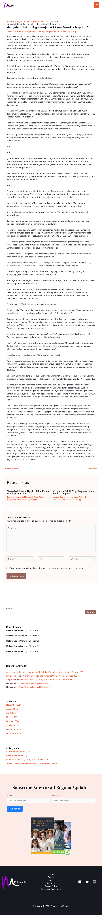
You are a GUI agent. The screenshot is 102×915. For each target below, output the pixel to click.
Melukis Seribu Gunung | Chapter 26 (22, 636)
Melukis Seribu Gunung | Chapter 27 (22, 630)
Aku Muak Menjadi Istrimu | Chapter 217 (33, 683)
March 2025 (11, 717)
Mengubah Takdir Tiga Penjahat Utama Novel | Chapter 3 (73, 492)
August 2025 (12, 709)
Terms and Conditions (51, 889)
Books (51, 877)
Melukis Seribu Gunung (16, 755)
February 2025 (13, 721)
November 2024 (14, 733)
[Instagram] (94, 882)
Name (9, 796)
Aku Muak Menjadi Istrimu (18, 751)
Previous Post (10, 469)
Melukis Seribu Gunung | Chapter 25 (22, 641)
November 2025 (14, 705)
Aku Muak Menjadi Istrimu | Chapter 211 (33, 687)
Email (54, 796)
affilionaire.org (13, 676)
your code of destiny (15, 672)
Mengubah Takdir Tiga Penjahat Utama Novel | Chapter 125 (50, 676)
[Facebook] (80, 882)
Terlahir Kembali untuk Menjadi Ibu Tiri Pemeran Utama (31, 764)
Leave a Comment (15, 32)
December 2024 (13, 729)
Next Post (93, 469)
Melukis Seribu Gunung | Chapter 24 (22, 646)
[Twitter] (87, 882)
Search (9, 608)
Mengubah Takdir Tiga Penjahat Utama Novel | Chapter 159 (45, 680)
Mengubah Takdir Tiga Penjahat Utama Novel (45, 32)
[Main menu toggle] (96, 5)
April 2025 (11, 713)
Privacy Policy (51, 886)
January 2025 (12, 725)
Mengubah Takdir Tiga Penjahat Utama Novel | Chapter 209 (56, 672)
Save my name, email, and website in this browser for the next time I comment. (46, 568)
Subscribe (14, 808)
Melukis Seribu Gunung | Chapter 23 (22, 651)
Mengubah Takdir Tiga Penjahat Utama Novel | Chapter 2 (28, 492)
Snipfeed (10, 680)
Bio (50, 880)
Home (51, 874)
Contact (51, 883)
